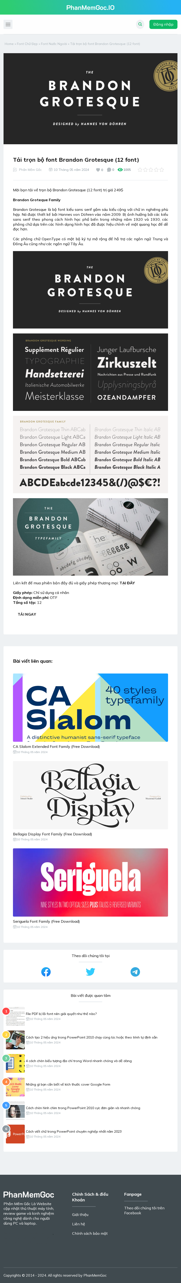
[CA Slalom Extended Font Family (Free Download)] (90, 708)
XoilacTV (19, 1228)
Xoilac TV (36, 1228)
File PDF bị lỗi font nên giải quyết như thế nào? (61, 1014)
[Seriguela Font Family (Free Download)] (90, 882)
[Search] (140, 24)
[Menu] (8, 24)
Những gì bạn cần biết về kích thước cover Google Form (68, 1084)
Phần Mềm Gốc (30, 170)
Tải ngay (27, 614)
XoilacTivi (12, 1237)
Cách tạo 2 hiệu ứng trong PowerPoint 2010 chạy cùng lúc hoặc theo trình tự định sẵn (91, 1037)
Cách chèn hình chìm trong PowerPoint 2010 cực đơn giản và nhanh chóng (83, 1108)
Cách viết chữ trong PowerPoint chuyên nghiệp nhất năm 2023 (74, 1131)
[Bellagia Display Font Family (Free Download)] (90, 795)
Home (9, 44)
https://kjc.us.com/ (37, 1233)
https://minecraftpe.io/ (19, 1159)
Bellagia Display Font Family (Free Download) (52, 834)
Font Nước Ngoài (54, 44)
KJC (7, 1228)
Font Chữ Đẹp (27, 44)
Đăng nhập (163, 24)
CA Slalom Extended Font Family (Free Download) (56, 746)
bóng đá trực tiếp (37, 1237)
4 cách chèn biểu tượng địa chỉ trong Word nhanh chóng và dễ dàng (79, 1061)
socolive (133, 1253)
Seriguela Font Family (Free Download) (46, 921)
